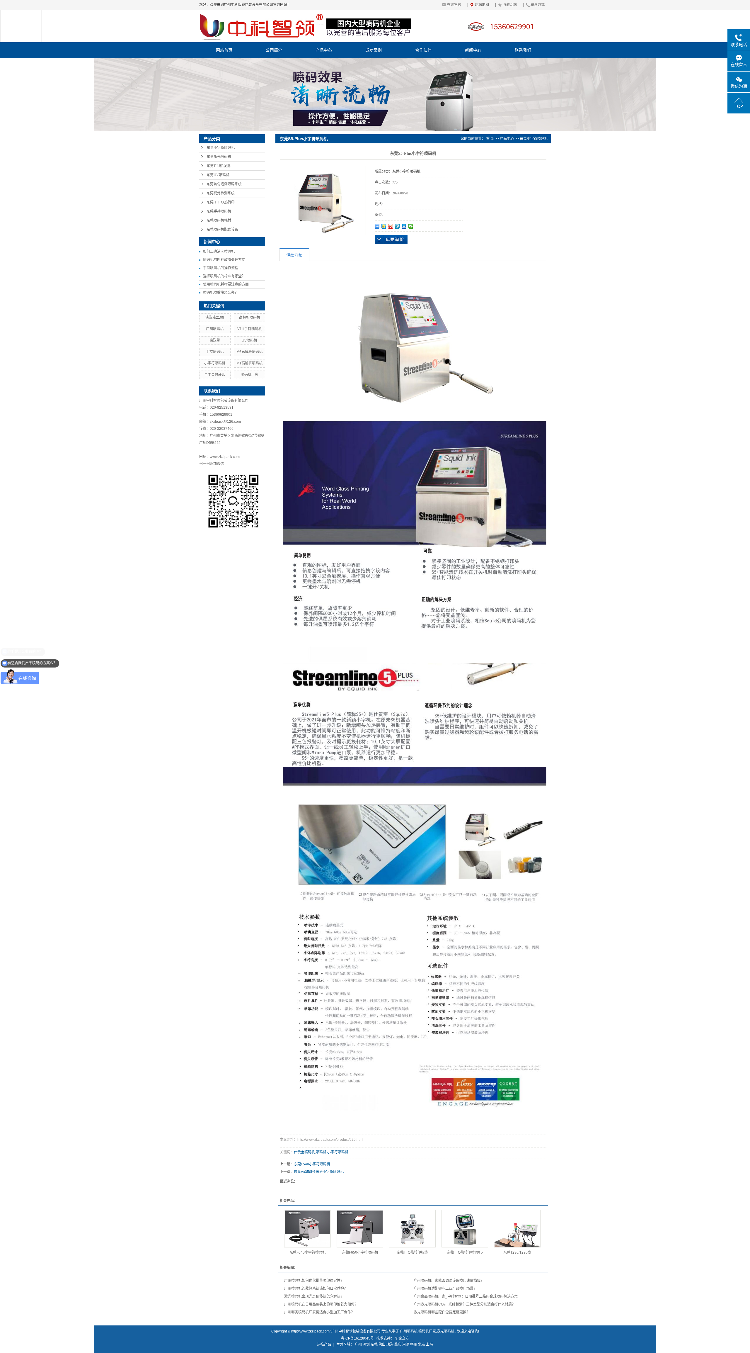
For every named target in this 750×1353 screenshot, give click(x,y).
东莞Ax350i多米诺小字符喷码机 (319, 1172)
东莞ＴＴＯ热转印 (221, 202)
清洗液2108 (214, 317)
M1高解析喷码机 (249, 363)
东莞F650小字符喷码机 (360, 1252)
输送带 (214, 340)
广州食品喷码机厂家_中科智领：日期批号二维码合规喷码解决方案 (466, 1296)
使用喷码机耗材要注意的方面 (226, 284)
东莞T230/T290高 (517, 1252)
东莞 (374, 1344)
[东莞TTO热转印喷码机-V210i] (465, 1228)
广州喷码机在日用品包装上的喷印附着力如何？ (321, 1304)
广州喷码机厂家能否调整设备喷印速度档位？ (449, 1281)
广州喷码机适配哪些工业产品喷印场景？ (445, 1288)
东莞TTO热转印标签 (412, 1252)
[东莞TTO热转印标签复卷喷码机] (412, 1228)
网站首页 (224, 50)
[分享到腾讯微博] (397, 226)
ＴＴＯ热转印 (214, 375)
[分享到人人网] (404, 226)
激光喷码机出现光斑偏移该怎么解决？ (314, 1296)
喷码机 (321, 1152)
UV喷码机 (249, 340)
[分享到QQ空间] (383, 226)
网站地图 (482, 5)
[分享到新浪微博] (390, 226)
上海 (429, 1344)
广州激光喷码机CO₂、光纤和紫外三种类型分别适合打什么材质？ (464, 1304)
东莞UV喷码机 (218, 175)
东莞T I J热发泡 (219, 166)
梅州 (413, 1344)
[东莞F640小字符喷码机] (307, 1228)
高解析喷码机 (249, 317)
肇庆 (397, 1344)
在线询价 (391, 239)
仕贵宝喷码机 (304, 1152)
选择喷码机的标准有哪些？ (224, 276)
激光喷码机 (445, 1331)
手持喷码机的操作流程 (220, 268)
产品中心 (324, 50)
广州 (358, 1344)
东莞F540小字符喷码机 (312, 1164)
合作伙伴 (423, 50)
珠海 (389, 1344)
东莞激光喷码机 (219, 157)
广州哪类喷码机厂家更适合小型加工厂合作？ (319, 1312)
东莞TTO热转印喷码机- (465, 1252)
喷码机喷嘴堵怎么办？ (220, 293)
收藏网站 (510, 5)
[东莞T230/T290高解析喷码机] (517, 1228)
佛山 (382, 1344)
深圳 (366, 1344)
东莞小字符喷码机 (221, 148)
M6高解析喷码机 (249, 352)
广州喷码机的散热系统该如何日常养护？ (315, 1288)
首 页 (490, 139)
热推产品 (324, 1344)
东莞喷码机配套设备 (222, 230)
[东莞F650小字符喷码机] (360, 1228)
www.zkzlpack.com (225, 457)
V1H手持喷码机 (249, 329)
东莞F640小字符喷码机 (307, 1252)
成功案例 (373, 50)
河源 (405, 1344)
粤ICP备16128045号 (357, 1338)
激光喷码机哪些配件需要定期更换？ (442, 1312)
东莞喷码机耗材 (219, 220)
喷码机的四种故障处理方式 (224, 260)
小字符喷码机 (214, 363)
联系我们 (523, 50)
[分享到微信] (410, 226)
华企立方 (402, 1338)
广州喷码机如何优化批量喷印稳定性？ (314, 1281)
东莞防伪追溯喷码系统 (224, 184)
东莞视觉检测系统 (221, 193)
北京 (421, 1344)
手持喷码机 (215, 352)
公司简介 (274, 50)
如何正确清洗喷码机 (219, 251)
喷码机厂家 (249, 375)
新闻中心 (473, 50)
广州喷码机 (215, 329)
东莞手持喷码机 (219, 211)
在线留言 (454, 5)
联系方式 (538, 5)
